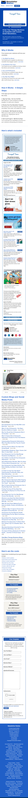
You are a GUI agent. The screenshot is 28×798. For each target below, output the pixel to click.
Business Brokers (17, 750)
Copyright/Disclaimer (14, 732)
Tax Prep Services (18, 792)
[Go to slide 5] (14, 27)
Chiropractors (20, 754)
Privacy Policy (14, 737)
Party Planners (19, 781)
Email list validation (7, 571)
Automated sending (11, 620)
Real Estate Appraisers (14, 789)
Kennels (7, 775)
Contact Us (16, 731)
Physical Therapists (10, 784)
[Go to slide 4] (13, 27)
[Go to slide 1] (9, 27)
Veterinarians (18, 793)
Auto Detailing (9, 747)
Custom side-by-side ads (8, 566)
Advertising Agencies (18, 744)
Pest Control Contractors (10, 783)
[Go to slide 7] (17, 27)
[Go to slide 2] (10, 27)
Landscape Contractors (15, 775)
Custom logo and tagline (8, 569)
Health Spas (10, 770)
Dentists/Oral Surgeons (11, 756)
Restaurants (20, 790)
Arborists (18, 745)
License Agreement (14, 736)
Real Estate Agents (14, 787)
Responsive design (7, 567)
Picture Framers (18, 784)
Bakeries (10, 748)
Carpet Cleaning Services (11, 753)
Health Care (10, 769)
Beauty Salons (16, 748)
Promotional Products (16, 786)
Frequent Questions (14, 734)
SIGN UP (17, 5)
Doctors (20, 756)
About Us (11, 731)
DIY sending (9, 592)
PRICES (2, 5)
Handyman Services (17, 767)
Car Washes (19, 751)
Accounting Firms (9, 744)
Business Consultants (11, 751)
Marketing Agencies (15, 776)
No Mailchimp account (12, 591)
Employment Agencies (14, 757)
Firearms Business (18, 759)
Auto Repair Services (17, 747)
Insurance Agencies (9, 773)
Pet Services (20, 783)
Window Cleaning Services (14, 795)
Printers (8, 786)
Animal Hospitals (11, 745)
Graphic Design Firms (10, 765)
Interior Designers (19, 773)
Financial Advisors (9, 759)
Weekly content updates (8, 558)
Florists (18, 762)
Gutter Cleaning (19, 765)
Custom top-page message (9, 564)
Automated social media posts (9, 559)
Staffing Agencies (10, 792)
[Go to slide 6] (16, 27)
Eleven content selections (8, 561)
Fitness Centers (11, 762)
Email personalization (12, 616)
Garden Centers (17, 764)
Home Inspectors (10, 772)
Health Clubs (17, 769)
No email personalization (12, 588)
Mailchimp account (11, 619)
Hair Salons (9, 767)
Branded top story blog (7, 562)
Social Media (14, 739)
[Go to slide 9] (20, 27)
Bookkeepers (10, 750)
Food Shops (10, 764)
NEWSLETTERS (9, 5)
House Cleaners (18, 772)
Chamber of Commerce (10, 754)
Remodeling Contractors (10, 790)
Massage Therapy (11, 778)
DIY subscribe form (11, 590)
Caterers (20, 753)
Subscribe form (10, 618)
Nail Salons (18, 778)
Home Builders (17, 770)
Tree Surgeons (10, 793)
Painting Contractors (10, 781)
